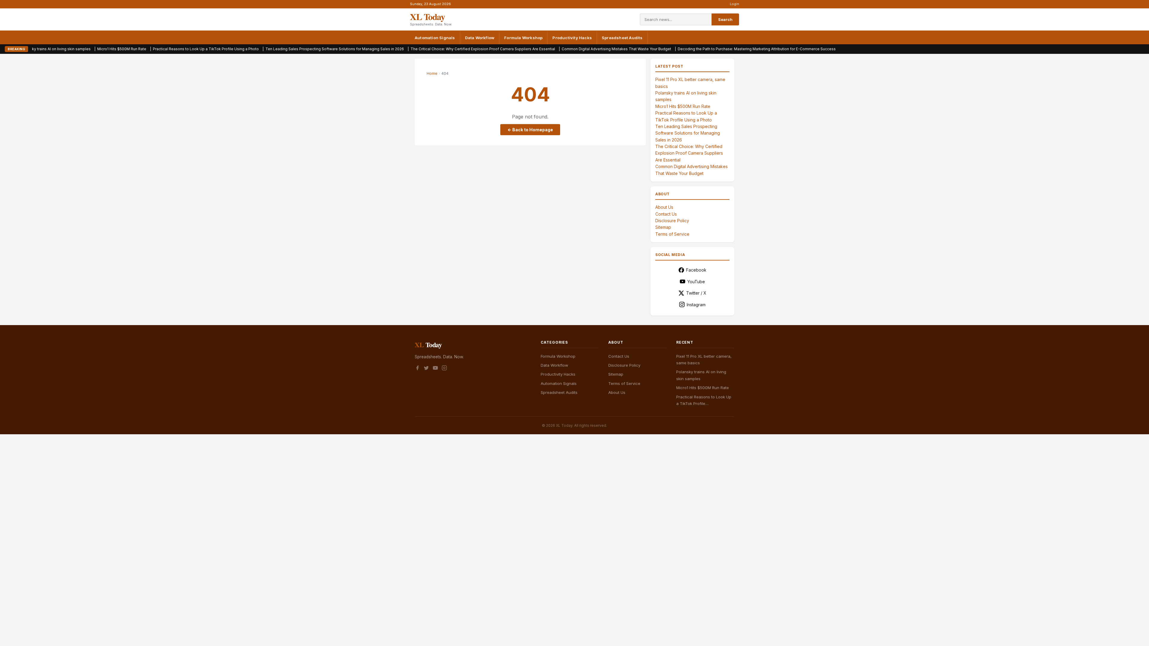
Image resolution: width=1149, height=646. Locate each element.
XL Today (427, 16)
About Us (664, 207)
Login (734, 4)
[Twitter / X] (426, 368)
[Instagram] (444, 368)
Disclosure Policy (672, 220)
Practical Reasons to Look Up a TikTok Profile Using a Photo (147, 49)
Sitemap (663, 227)
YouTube (696, 281)
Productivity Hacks (572, 37)
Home (432, 73)
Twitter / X (696, 292)
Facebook (696, 269)
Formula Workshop (523, 37)
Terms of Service (672, 234)
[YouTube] (435, 368)
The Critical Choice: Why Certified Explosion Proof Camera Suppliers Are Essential (424, 49)
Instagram (696, 304)
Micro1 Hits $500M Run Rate (63, 49)
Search (725, 19)
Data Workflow (480, 37)
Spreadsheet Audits (622, 37)
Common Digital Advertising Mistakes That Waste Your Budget (558, 49)
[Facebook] (417, 368)
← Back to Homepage (530, 129)
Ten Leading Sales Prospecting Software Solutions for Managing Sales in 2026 (276, 49)
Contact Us (666, 214)
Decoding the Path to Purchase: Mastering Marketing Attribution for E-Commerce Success (698, 49)
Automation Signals (435, 37)
